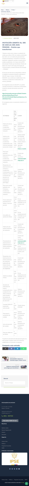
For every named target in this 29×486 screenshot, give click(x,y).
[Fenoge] (3, 3)
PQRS (3, 448)
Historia (3, 432)
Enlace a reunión (22, 149)
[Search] (23, 383)
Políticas (3, 443)
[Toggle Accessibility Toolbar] (26, 483)
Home (2, 9)
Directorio (4, 434)
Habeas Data (4, 441)
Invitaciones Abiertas (5, 11)
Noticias (7, 9)
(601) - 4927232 (8, 416)
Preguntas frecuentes (6, 445)
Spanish (6, 1)
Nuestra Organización (6, 430)
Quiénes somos (5, 428)
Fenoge (13, 9)
